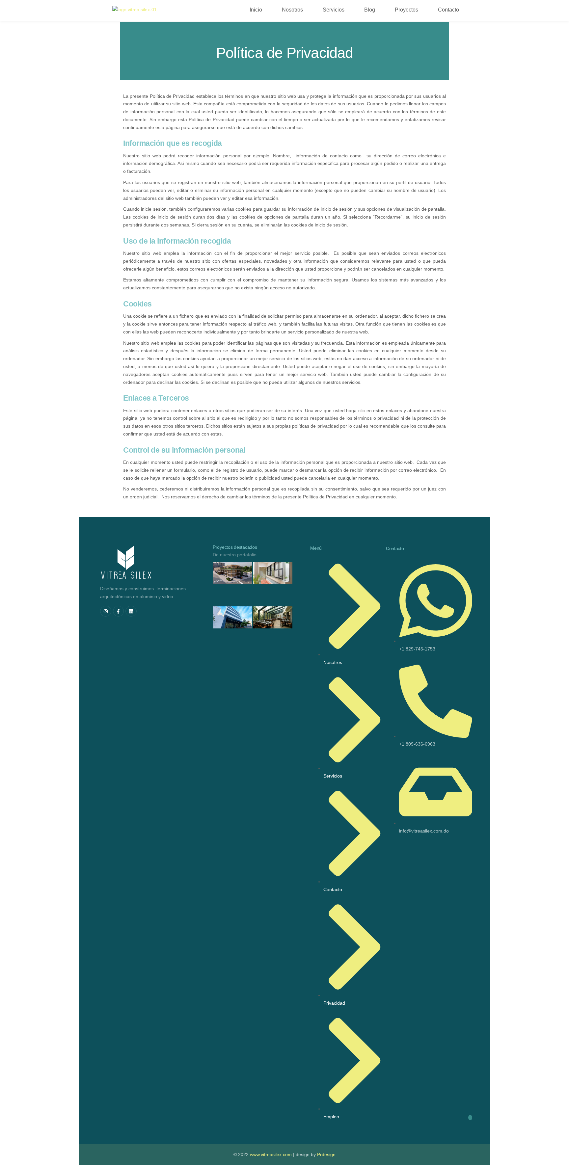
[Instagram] (105, 611)
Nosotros (292, 10)
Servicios (333, 10)
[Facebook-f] (118, 611)
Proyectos (406, 10)
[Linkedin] (131, 611)
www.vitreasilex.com (271, 1154)
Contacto (448, 10)
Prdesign (326, 1154)
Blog (369, 10)
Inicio (256, 10)
